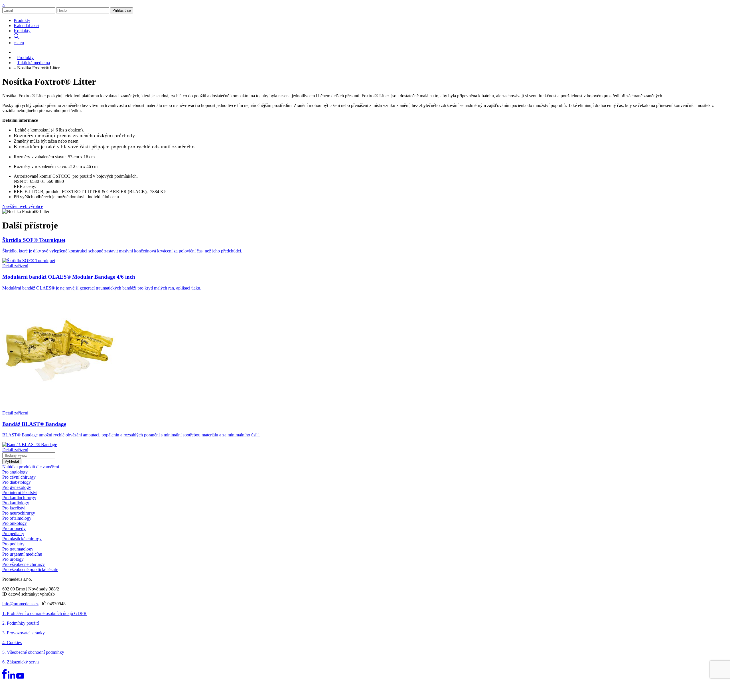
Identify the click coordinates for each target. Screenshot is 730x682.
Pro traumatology (17, 549)
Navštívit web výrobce (22, 206)
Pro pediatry (13, 533)
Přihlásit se (121, 10)
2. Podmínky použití (20, 623)
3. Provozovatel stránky (23, 632)
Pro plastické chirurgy (22, 538)
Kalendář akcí (26, 25)
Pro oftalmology (16, 518)
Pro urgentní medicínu (22, 554)
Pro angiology (15, 471)
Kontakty (22, 30)
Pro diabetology (16, 482)
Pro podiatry (13, 543)
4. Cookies (12, 642)
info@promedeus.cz (20, 603)
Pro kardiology (15, 502)
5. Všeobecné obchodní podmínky (33, 652)
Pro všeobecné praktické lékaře (30, 569)
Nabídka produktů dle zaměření (30, 466)
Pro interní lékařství (19, 492)
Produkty (22, 20)
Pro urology (13, 559)
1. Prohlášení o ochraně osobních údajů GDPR (44, 613)
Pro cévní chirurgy (19, 477)
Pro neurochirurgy (18, 513)
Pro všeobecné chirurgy (23, 564)
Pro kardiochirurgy (19, 497)
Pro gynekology (16, 487)
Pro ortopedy (14, 528)
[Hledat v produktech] (16, 37)
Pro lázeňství (13, 507)
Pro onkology (14, 523)
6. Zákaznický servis (20, 661)
